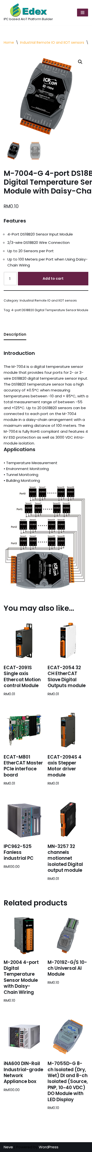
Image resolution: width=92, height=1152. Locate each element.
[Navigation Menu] (82, 12)
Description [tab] (15, 334)
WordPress (48, 1147)
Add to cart (53, 278)
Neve (8, 1147)
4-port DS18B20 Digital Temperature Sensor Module (49, 310)
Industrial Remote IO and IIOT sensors (52, 42)
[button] (80, 61)
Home (9, 42)
